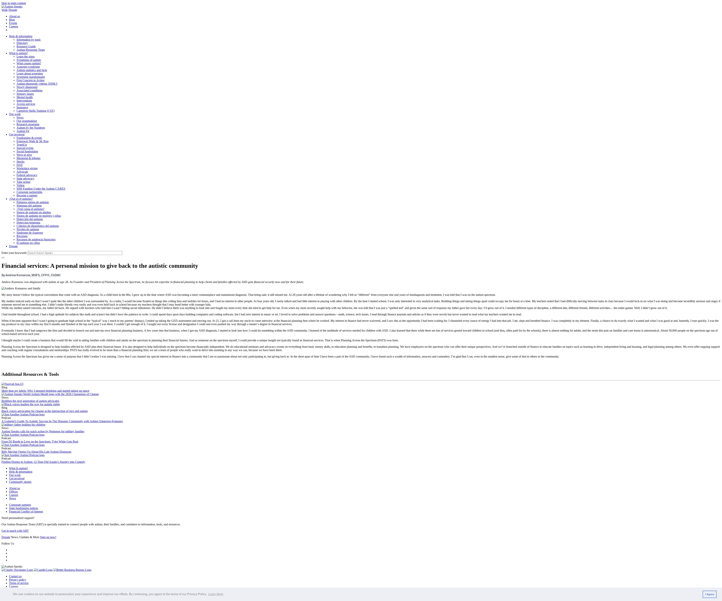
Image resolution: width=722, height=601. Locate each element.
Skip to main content (14, 3)
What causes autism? (29, 63)
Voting (20, 185)
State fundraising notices (23, 508)
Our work (15, 114)
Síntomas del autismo (29, 205)
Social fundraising (27, 151)
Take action (23, 181)
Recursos (22, 236)
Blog (12, 19)
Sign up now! (48, 537)
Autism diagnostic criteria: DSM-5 (37, 83)
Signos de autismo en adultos (34, 212)
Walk (5, 9)
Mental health (25, 97)
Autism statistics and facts (32, 70)
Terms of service (19, 583)
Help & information (20, 36)
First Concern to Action (30, 80)
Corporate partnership (29, 192)
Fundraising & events (29, 137)
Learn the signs (26, 56)
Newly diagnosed (27, 87)
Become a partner (27, 195)
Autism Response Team (31, 49)
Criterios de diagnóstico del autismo (38, 225)
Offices (13, 491)
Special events (25, 148)
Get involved (16, 134)
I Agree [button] (709, 594)
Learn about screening (30, 73)
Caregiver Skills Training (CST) (36, 110)
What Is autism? (18, 468)
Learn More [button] (215, 594)
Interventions (24, 100)
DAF (20, 165)
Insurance (22, 107)
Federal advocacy (27, 175)
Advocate (22, 171)
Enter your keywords (14, 252)
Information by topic (29, 39)
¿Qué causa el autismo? (30, 209)
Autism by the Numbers (31, 127)
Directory (22, 43)
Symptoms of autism (29, 60)
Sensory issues (25, 93)
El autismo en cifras (28, 242)
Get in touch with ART (15, 530)
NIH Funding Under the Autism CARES (41, 188)
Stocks (20, 161)
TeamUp (22, 144)
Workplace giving (27, 168)
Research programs (28, 124)
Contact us (15, 576)
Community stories (20, 481)
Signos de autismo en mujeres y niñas (39, 215)
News (20, 117)
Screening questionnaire (31, 76)
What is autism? (18, 53)
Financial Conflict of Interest (26, 511)
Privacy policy (17, 579)
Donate (12, 9)
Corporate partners (20, 504)
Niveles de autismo (28, 229)
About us (14, 16)
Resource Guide (26, 46)
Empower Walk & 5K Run (33, 141)
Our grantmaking (27, 120)
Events (13, 23)
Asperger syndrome (28, 66)
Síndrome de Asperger (30, 232)
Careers (13, 26)
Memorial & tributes (28, 158)
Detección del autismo (30, 219)
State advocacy (25, 178)
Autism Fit (23, 131)
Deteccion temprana (28, 222)
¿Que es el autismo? (21, 198)
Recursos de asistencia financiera (36, 239)
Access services (26, 104)
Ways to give (24, 154)
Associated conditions (29, 90)
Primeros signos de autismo (33, 202)
